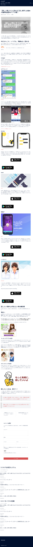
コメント (5, 429)
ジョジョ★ (4, 14)
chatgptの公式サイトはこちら (5, 66)
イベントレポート (3, 488)
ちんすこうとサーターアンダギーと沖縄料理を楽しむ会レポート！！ (15, 490)
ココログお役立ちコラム (4, 469)
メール (5, 441)
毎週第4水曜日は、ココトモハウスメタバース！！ (12, 484)
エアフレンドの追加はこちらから (6, 128)
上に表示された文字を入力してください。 (10, 452)
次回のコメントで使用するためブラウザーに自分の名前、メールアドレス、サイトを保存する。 (16, 448)
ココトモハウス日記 (3, 471)
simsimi (2, 149)
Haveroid (2, 280)
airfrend (2, 99)
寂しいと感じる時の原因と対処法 (8, 496)
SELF (2, 236)
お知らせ (1, 483)
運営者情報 (3, 540)
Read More (2, 476)
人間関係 (12, 14)
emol (2, 188)
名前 (5, 437)
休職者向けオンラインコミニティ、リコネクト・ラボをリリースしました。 (8, 414)
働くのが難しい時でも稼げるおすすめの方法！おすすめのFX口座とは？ (15, 474)
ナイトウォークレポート (6, 479)
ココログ (3, 1)
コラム (1, 494)
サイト (17, 441)
